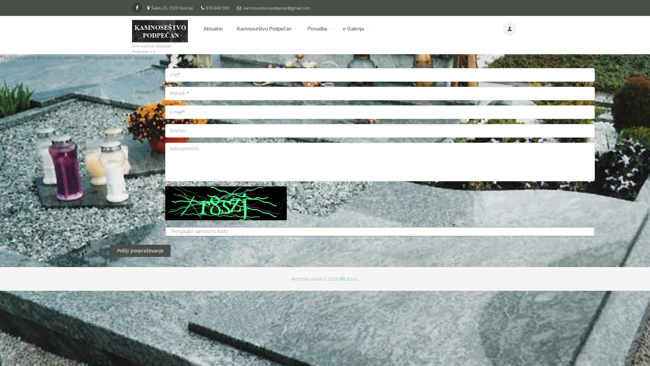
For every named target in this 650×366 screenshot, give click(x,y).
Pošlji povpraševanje (140, 250)
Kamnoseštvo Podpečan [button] (264, 29)
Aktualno (213, 29)
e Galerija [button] (353, 29)
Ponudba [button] (317, 29)
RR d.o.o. (349, 279)
